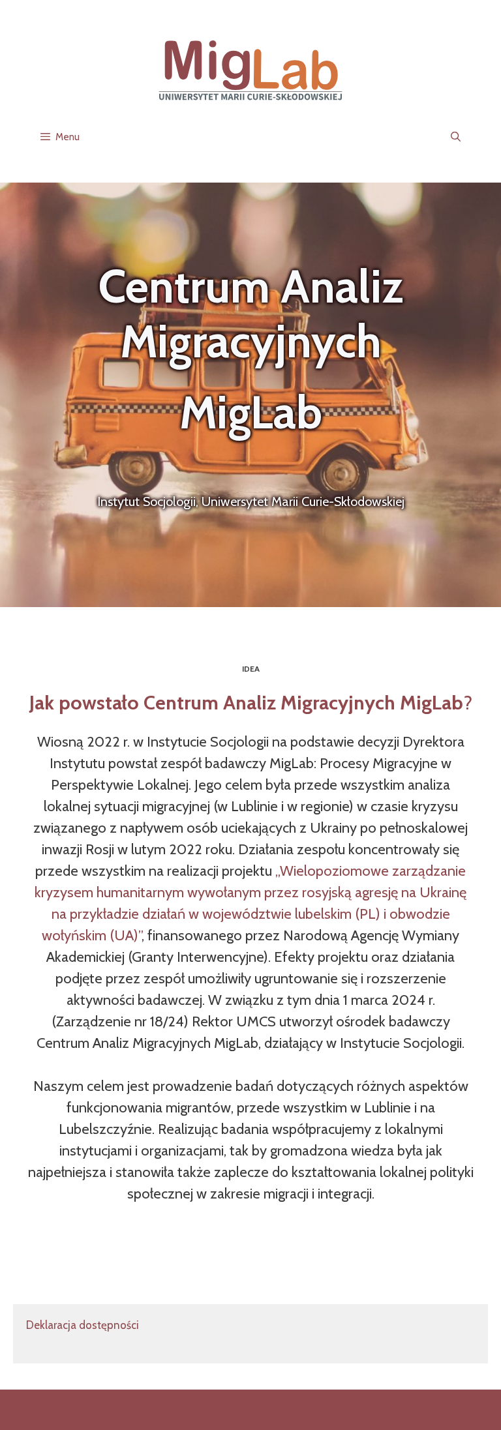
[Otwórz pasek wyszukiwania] (455, 136)
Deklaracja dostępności (82, 1325)
